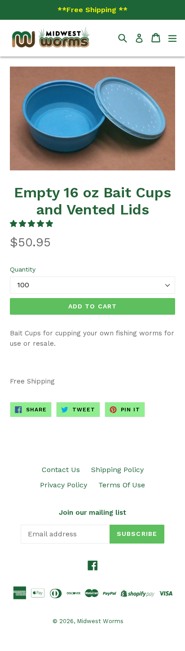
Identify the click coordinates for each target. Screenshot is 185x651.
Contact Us (61, 469)
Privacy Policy (63, 485)
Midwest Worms (100, 621)
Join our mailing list (92, 512)
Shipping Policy (117, 469)
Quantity (22, 269)
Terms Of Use (121, 485)
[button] (32, 223)
